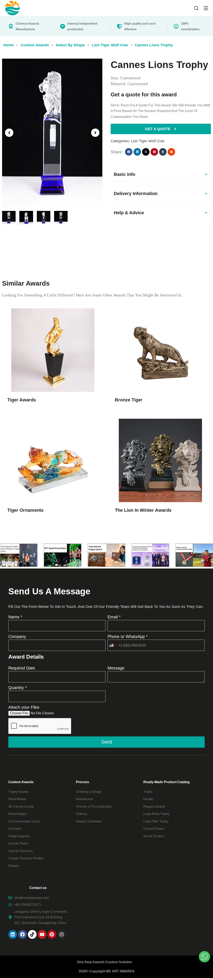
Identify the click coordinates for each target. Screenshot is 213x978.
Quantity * (17, 687)
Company (17, 636)
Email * (114, 617)
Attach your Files (23, 707)
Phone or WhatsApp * (128, 636)
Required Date (21, 668)
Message (116, 668)
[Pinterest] (51, 934)
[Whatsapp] (204, 956)
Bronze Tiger (128, 399)
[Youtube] (42, 934)
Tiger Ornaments (25, 510)
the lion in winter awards (143, 510)
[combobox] (112, 645)
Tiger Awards (21, 399)
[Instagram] (61, 934)
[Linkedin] (12, 934)
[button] (9, 133)
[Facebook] (22, 934)
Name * (15, 617)
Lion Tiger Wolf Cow (147, 141)
